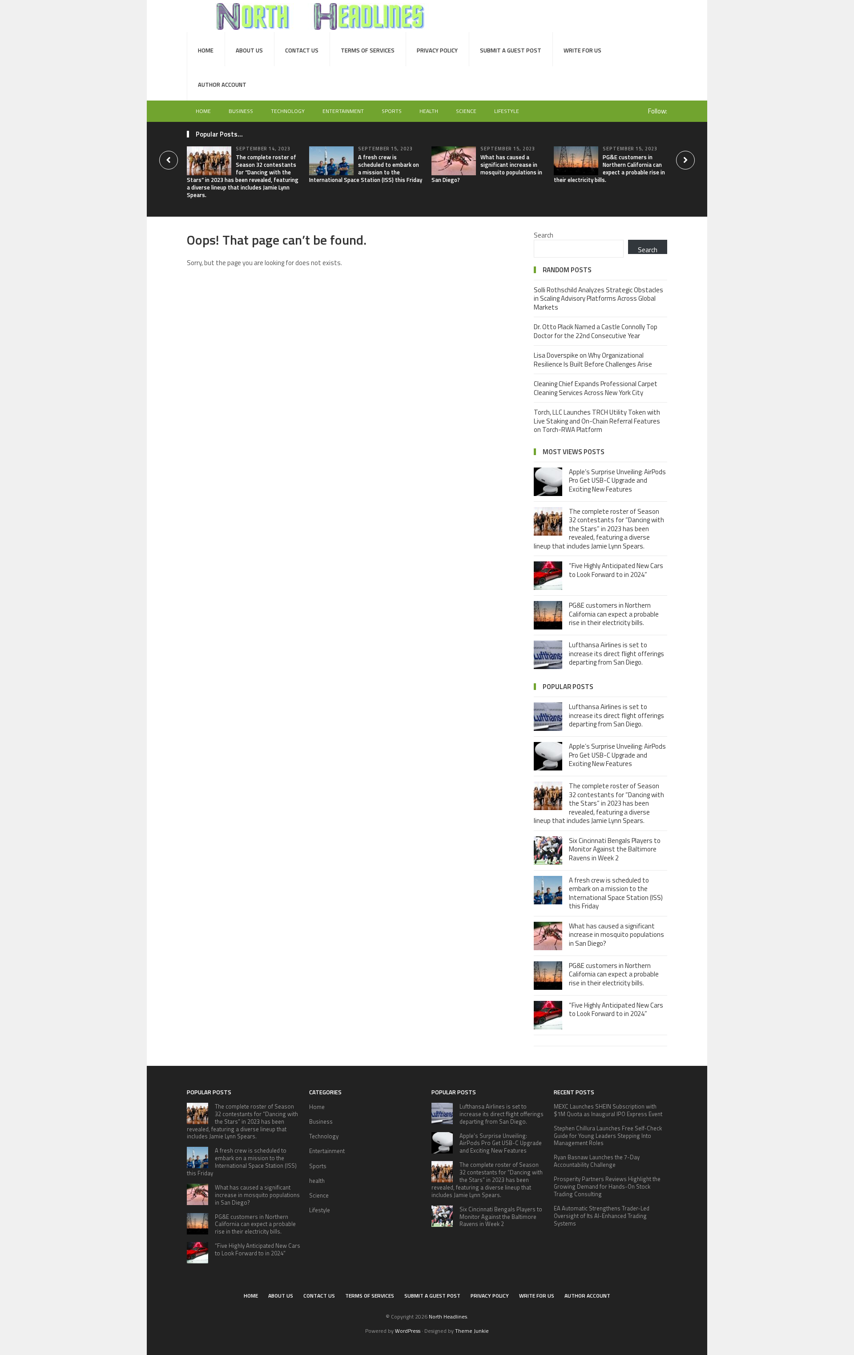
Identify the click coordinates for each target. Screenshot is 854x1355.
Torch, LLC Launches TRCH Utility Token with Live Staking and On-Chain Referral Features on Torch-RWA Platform (597, 421)
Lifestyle (506, 111)
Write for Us (582, 50)
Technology (288, 111)
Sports (392, 111)
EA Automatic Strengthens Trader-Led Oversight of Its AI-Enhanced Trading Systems (601, 1216)
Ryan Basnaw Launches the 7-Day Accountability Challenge (597, 1161)
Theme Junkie (472, 1331)
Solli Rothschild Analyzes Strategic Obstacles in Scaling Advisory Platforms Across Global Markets (598, 298)
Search (543, 235)
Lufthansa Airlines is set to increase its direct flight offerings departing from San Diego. (616, 653)
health (428, 111)
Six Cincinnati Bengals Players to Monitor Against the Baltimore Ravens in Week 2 (615, 849)
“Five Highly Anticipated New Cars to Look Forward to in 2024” (616, 570)
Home (206, 50)
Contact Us (301, 50)
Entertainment (343, 111)
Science (466, 111)
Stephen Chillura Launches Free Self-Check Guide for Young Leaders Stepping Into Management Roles (608, 1136)
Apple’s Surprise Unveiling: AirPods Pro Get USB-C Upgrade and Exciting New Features (617, 480)
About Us (249, 50)
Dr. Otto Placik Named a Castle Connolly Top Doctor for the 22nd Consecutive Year (595, 331)
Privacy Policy (437, 50)
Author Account (222, 84)
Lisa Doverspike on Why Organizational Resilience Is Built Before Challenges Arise (593, 359)
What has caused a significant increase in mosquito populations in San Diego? (486, 168)
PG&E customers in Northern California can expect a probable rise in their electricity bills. (609, 168)
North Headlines (448, 1316)
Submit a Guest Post (510, 50)
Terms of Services (368, 50)
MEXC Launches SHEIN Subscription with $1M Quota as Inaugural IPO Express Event (608, 1110)
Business (241, 111)
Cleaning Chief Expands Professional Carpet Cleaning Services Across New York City (595, 388)
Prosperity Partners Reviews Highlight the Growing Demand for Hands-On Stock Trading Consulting (607, 1186)
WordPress (407, 1331)
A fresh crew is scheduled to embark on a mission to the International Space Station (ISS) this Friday (365, 168)
